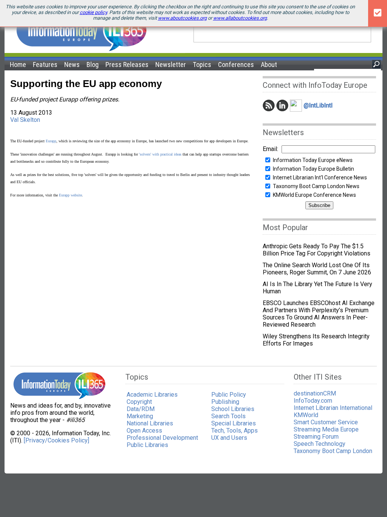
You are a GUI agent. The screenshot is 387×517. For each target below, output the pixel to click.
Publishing (225, 401)
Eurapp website (70, 195)
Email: (270, 149)
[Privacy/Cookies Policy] (56, 440)
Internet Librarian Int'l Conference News (320, 177)
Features (45, 65)
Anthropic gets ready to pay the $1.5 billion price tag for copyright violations (316, 250)
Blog (93, 65)
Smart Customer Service (326, 422)
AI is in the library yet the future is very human (317, 287)
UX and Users (229, 437)
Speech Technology (319, 443)
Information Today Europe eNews (313, 160)
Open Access (144, 430)
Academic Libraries (152, 394)
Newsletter (170, 65)
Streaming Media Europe (326, 429)
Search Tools (228, 416)
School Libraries (232, 409)
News (72, 65)
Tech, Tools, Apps (234, 430)
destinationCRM (315, 393)
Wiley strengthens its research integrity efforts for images (316, 340)
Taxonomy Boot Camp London (333, 451)
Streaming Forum (316, 436)
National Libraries (150, 423)
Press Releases (127, 65)
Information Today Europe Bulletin (313, 169)
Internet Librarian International (333, 407)
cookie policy (93, 12)
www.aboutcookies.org (182, 18)
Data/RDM (141, 409)
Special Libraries (233, 423)
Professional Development (162, 437)
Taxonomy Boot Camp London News (316, 186)
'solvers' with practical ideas (161, 154)
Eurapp (51, 141)
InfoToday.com (313, 400)
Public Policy (228, 394)
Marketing (140, 416)
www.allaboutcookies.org (240, 18)
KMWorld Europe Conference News (314, 195)
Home (18, 65)
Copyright (139, 401)
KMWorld (306, 415)
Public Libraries (147, 444)
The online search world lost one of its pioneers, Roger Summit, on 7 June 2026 (317, 269)
